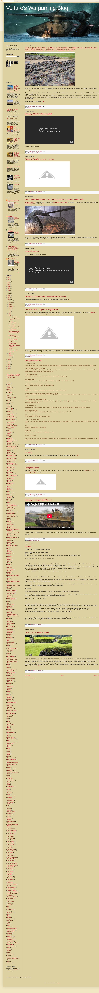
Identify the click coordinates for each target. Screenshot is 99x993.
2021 (9, 286)
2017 (9, 293)
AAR (8, 398)
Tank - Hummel (10, 836)
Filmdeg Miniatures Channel (13, 575)
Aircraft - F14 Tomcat (11, 413)
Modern (9, 688)
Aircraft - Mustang (11, 421)
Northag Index (10, 712)
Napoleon (9, 696)
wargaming (38, 495)
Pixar (8, 740)
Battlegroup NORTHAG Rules (13, 447)
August (10, 308)
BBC (29, 356)
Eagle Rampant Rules (12, 545)
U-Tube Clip (35, 290)
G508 (8, 588)
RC (8, 761)
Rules (8, 773)
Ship (8, 788)
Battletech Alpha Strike (12, 453)
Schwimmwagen (10, 780)
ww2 (8, 949)
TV (8, 907)
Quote (8, 751)
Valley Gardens (10, 919)
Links (8, 667)
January (10, 357)
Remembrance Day (11, 764)
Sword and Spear (11, 821)
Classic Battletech (11, 504)
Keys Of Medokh (10, 656)
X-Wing (8, 952)
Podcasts (9, 745)
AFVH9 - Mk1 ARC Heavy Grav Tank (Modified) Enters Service (17, 154)
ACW (8, 400)
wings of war (10, 944)
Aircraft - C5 (9, 411)
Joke (8, 651)
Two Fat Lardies (10, 909)
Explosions (9, 553)
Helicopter (9, 620)
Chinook (9, 500)
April (10, 315)
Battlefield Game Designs (12, 444)
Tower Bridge (10, 904)
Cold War (9, 510)
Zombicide (9, 962)
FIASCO (9, 564)
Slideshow (9, 792)
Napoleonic (9, 697)
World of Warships (11, 946)
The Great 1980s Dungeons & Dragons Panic (42, 310)
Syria (8, 822)
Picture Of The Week (11, 738)
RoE (8, 765)
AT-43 (8, 436)
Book (8, 481)
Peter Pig (9, 734)
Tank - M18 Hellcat (11, 849)
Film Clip (9, 572)
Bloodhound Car (10, 473)
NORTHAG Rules (11, 713)
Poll (8, 746)
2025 (9, 279)
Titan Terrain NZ (10, 898)
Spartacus (9, 803)
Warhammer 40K (10, 939)
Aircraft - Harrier (10, 416)
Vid (8, 922)
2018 (9, 292)
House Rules (10, 629)
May (10, 313)
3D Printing (9, 394)
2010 (9, 364)
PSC (8, 749)
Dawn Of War (10, 524)
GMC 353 (9, 596)
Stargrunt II (9, 813)
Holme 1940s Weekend (12, 628)
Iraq (8, 640)
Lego (8, 662)
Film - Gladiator (10, 569)
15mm (8, 386)
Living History (10, 670)
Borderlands (10, 483)
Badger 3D (9, 438)
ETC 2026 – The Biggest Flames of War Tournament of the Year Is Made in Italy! (13, 248)
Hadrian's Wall (10, 604)
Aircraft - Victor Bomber (12, 425)
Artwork (9, 433)
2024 (9, 281)
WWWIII (9, 950)
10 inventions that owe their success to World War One (45, 296)
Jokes (8, 653)
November (11, 302)
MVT (8, 694)
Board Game (10, 477)
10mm (8, 384)
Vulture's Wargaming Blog (37, 8)
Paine (8, 721)
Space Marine (10, 799)
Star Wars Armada (11, 811)
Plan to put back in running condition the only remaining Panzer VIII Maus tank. (54, 199)
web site (16, 969)
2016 (9, 295)
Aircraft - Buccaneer (11, 409)
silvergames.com (88, 470)
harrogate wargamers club (12, 615)
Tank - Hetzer (10, 835)
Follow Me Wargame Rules (13, 585)
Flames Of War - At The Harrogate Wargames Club (17, 141)
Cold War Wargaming (11, 512)
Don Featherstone (11, 527)
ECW (8, 548)
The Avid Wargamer (11, 887)
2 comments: (38, 624)
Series (8, 783)
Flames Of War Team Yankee (13, 581)
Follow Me (9, 584)
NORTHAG (9, 707)
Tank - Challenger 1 (11, 830)
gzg (8, 603)
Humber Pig (9, 632)
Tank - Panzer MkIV (11, 858)
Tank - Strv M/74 (10, 866)
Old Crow (9, 715)
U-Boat (8, 911)
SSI (8, 805)
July (10, 309)
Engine (8, 550)
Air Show (9, 405)
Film (8, 566)
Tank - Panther (10, 855)
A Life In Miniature (11, 397)
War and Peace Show (11, 928)
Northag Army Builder (11, 710)
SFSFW (9, 784)
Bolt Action (9, 480)
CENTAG (9, 499)
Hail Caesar (9, 606)
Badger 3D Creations (11, 440)
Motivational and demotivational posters (17, 177)
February (11, 355)
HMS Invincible (10, 623)
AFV (8, 403)
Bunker (8, 488)
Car (8, 491)
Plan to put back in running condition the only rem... (14, 327)
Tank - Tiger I (37, 152)
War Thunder (10, 931)
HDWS (8, 618)
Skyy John (9, 791)
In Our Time (9, 637)
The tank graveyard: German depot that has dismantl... (14, 318)
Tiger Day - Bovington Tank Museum (38, 500)
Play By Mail (10, 743)
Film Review (10, 573)
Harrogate (9, 612)
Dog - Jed (9, 526)
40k (8, 395)
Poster (8, 748)
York (8, 955)
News (8, 704)
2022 (9, 284)
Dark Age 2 (9, 521)
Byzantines (9, 489)
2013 (9, 359)
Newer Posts (27, 675)
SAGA (8, 776)
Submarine (9, 818)
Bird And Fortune (10, 467)
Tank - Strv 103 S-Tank (12, 865)
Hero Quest (9, 621)
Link (43, 101)
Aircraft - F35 (10, 414)
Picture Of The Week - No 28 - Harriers (39, 159)
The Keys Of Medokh (11, 890)
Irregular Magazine (11, 643)
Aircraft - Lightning (11, 419)
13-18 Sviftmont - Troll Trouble (16, 261)
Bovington (30, 152)
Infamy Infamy (10, 639)
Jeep (8, 647)
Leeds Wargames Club (12, 661)
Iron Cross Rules (10, 642)
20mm (8, 389)
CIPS (8, 502)
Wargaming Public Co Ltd (30, 202)
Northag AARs (10, 708)
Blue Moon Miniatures (12, 475)
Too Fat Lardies (10, 901)
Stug (29, 290)
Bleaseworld (10, 216)
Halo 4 (8, 607)
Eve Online (9, 551)
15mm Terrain (16, 184)
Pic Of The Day (10, 737)
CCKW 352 (9, 496)
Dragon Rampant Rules (12, 537)
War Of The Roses (11, 930)
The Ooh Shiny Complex (13, 258)
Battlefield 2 (9, 443)
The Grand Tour (10, 889)
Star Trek (9, 808)
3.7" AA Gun (9, 392)
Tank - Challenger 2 (11, 831)
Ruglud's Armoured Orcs (12, 772)
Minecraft (9, 683)
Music (8, 691)
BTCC (8, 486)
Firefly (8, 578)
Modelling (9, 685)
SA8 (8, 775)
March (10, 353)
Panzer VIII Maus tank (30, 203)
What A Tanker (10, 941)
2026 (9, 277)
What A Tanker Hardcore (12, 942)
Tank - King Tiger (10, 843)
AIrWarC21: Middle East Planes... (16, 218)
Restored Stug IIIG (32, 251)
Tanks (8, 881)
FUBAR (9, 587)
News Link (9, 705)
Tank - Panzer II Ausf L (12, 857)
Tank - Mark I (10, 852)
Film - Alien (9, 567)
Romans (29, 671)
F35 (8, 554)
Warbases (9, 933)
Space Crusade (10, 795)
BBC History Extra (11, 460)
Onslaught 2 (9, 716)
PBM (8, 727)
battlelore (9, 450)
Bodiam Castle (10, 478)
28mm (8, 390)
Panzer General (10, 724)
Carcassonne (10, 492)
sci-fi (8, 781)
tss (8, 906)
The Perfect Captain (11, 893)
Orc (8, 718)
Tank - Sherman (10, 862)
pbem (8, 726)
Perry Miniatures (10, 732)
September (11, 306)
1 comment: (38, 670)
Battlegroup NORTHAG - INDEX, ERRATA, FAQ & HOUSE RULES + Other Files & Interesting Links (13, 88)
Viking (8, 923)
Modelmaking (10, 686)
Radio (8, 753)
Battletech (9, 452)
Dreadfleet (9, 539)
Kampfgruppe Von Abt (11, 654)
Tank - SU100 (10, 868)
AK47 (8, 428)
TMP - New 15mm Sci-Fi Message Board (12, 110)
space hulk (9, 797)
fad (8, 558)
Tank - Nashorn (10, 854)
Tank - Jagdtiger (10, 841)
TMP (8, 900)
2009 (9, 366)
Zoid (8, 961)
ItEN (8, 645)
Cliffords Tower (10, 508)
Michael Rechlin (10, 678)
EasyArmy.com (10, 547)
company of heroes (11, 515)
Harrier (8, 611)
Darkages (9, 523)
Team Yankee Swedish (12, 884)
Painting (9, 723)
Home (62, 675)
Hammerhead (10, 609)
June (10, 311)
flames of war (10, 579)
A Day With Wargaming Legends (16, 233)
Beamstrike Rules (11, 463)
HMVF (8, 624)
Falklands (9, 559)
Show (8, 789)
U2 (8, 914)
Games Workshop (11, 592)
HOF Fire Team (10, 626)
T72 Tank (28, 452)
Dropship (9, 540)
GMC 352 (9, 595)
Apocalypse (9, 432)
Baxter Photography (11, 455)
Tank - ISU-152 (10, 838)
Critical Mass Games (11, 516)
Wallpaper (9, 926)
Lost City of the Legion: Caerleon (37, 632)
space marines (10, 800)
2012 (9, 361)
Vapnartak (9, 920)
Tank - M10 (9, 847)
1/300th (9, 383)
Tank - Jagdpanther (11, 839)
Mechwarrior (10, 677)
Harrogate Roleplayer (11, 614)
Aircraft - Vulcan (10, 427)
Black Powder (10, 469)
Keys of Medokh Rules (12, 658)
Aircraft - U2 (9, 424)
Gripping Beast (10, 599)
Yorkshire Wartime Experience (13, 958)
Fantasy (9, 562)
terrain (8, 885)
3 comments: (38, 106)
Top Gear (9, 903)
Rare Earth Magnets (11, 759)
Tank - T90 (9, 874)
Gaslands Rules (10, 593)
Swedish (9, 819)
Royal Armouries (10, 769)
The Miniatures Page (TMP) (13, 375)
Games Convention (11, 590)
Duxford (9, 543)
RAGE (8, 754)
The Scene (9, 895)
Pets (8, 735)
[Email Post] (43, 106)
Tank (29, 107)
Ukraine (9, 917)
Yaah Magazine (10, 953)
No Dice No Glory (11, 246)
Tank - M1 (9, 846)
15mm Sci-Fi (10, 387)
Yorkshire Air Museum (11, 957)
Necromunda (10, 700)
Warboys (9, 934)
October (10, 304)
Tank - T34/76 (10, 869)
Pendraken (9, 731)
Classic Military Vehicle (12, 505)
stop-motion (9, 814)
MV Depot (9, 692)
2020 (9, 288)
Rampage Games (11, 757)
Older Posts (96, 675)
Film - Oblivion (10, 570)
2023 (9, 282)
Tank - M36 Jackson (11, 850)
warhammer (9, 938)
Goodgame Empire (32, 468)
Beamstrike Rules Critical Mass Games (12, 465)
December (11, 300)
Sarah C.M (9, 778)
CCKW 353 (9, 497)
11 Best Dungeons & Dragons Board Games (17, 128)
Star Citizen (9, 807)
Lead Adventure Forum (12, 118)
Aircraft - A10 (10, 408)
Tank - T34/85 (10, 871)
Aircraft (8, 406)
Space (8, 794)
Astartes (9, 435)
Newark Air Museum (11, 702)
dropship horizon (10, 542)
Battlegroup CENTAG (11, 446)
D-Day (8, 518)
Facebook (9, 556)
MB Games (9, 675)
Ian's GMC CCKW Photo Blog (13, 374)
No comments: (39, 151)
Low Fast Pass (17, 100)
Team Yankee (10, 882)
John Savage (10, 650)
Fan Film (9, 561)
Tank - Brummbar (11, 828)
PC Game (9, 729)
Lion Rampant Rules (11, 669)
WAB (8, 925)
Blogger (58, 983)
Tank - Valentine (10, 877)
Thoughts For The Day (33, 361)
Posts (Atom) (33, 677)
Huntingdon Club (11, 635)
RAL (8, 756)
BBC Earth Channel (11, 458)
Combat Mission (10, 513)
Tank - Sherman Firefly (12, 863)
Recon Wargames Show (12, 762)
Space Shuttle (10, 802)
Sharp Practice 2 (10, 786)
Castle (8, 494)
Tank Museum (10, 879)
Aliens (8, 430)
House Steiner (10, 631)
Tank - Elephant (10, 833)
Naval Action (10, 699)
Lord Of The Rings (11, 672)
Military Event (10, 680)
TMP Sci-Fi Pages (11, 377)
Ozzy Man (9, 719)
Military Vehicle (10, 681)
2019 (9, 290)
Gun (8, 601)
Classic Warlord (10, 507)
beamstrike (9, 461)
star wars (9, 810)
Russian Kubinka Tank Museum (60, 202)
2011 (9, 362)
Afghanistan (9, 401)
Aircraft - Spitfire (10, 422)
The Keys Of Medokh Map (12, 892)
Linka (8, 666)
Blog (8, 470)
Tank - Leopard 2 (10, 844)
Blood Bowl (9, 472)
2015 (9, 297)
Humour (28, 547)
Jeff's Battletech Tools (11, 648)
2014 (9, 299)
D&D (31, 356)
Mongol (9, 689)
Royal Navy (9, 770)
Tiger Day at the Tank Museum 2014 (38, 114)
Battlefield (9, 441)
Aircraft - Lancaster (11, 417)
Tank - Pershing (10, 860)
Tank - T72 (9, 873)
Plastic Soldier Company (12, 742)
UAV (8, 915)
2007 (9, 368)
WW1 (29, 305)
